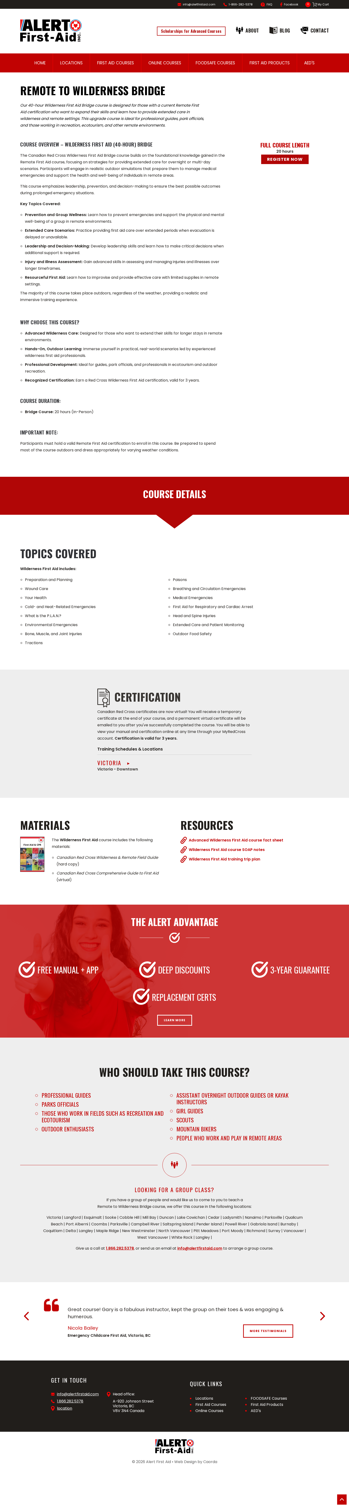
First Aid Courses (115, 63)
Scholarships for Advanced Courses (191, 31)
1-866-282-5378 (241, 4)
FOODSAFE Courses (215, 63)
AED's (309, 63)
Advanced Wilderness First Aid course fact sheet (236, 840)
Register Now (285, 159)
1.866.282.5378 (120, 1248)
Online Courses (164, 63)
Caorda (210, 1461)
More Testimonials (268, 1331)
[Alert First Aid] (51, 30)
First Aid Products (270, 63)
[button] (26, 1316)
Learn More (174, 1020)
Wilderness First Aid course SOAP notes (227, 849)
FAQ (269, 4)
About (252, 30)
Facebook (291, 4)
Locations (71, 63)
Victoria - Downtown (117, 765)
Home (40, 63)
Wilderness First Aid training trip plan (224, 859)
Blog (285, 30)
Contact (320, 30)
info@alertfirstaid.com (199, 4)
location (64, 1408)
